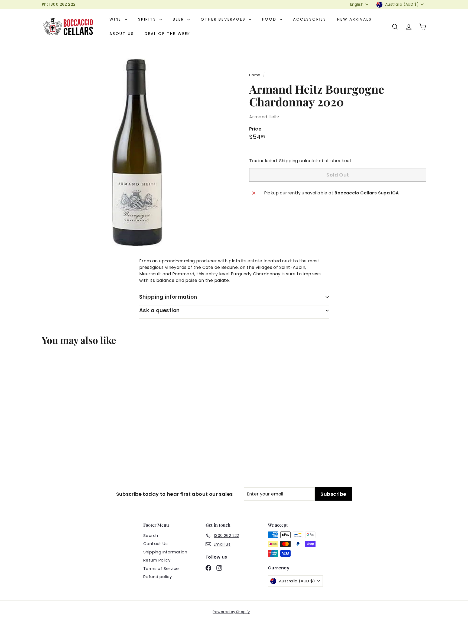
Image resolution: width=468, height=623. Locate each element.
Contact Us (155, 543)
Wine (116, 19)
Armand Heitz (264, 117)
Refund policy (157, 576)
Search (150, 535)
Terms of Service (161, 568)
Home (255, 75)
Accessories (309, 19)
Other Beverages (224, 19)
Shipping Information (165, 552)
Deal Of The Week (167, 33)
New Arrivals (354, 19)
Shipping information (168, 297)
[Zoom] (136, 152)
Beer (179, 19)
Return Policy (156, 560)
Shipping (288, 161)
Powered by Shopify (231, 611)
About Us (121, 33)
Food (270, 19)
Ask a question (159, 310)
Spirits (148, 19)
